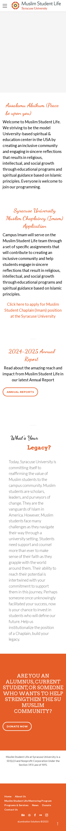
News (35, 805)
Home (7, 796)
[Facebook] (34, 814)
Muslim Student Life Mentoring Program (28, 800)
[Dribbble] (29, 814)
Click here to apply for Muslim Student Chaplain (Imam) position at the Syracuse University (33, 310)
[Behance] (23, 814)
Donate (46, 805)
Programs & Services (16, 805)
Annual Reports (20, 392)
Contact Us (11, 809)
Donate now (17, 726)
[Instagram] (45, 814)
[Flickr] (40, 814)
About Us (20, 796)
